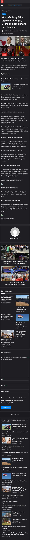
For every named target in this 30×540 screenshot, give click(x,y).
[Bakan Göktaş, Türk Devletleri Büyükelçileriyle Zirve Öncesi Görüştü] (7, 334)
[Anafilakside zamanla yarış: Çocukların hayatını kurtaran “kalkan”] (6, 440)
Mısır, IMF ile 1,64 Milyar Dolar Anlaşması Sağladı (21, 324)
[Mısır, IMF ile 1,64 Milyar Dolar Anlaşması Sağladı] (22, 317)
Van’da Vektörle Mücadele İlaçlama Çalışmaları (14, 78)
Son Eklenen (15, 415)
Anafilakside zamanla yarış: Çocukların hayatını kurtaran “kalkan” (20, 439)
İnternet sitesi (5, 391)
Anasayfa (5, 11)
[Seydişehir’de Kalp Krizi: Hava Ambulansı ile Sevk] (5, 87)
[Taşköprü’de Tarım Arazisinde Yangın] (22, 300)
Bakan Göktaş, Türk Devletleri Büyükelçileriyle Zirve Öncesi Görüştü (19, 488)
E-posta (3, 385)
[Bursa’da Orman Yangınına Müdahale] (6, 521)
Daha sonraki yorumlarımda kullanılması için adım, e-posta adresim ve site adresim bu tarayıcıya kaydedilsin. (14, 400)
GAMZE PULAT (7, 31)
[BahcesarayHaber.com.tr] (15, 5)
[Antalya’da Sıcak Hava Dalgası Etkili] (6, 514)
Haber (10, 11)
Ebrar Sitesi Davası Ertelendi (10, 501)
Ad (2, 379)
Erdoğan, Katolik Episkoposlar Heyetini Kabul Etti (7, 316)
